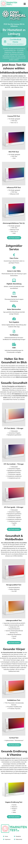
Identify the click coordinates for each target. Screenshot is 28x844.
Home (6, 836)
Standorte (18, 836)
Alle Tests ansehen (14, 238)
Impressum (7, 839)
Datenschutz (18, 839)
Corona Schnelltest (10, 3)
